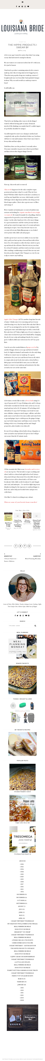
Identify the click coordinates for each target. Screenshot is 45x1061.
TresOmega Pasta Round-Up (22, 854)
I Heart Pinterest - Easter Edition (22, 945)
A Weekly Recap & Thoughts (22, 940)
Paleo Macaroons (22, 230)
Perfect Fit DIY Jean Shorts (22, 976)
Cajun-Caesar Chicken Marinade (22, 956)
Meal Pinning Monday (22, 926)
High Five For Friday (22, 954)
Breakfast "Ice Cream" (22, 932)
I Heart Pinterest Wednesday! (22, 921)
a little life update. (22, 962)
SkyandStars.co (38, 1059)
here (36, 149)
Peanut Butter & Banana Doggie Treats (22, 970)
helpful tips (22, 42)
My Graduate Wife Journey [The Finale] (22, 924)
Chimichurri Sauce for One (22, 943)
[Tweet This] (20, 546)
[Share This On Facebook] (16, 546)
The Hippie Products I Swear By (22, 948)
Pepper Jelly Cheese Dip (22, 823)
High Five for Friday (22, 929)
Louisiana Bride (18, 1059)
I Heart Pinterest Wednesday (22, 935)
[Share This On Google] (29, 546)
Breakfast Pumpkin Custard (22, 791)
